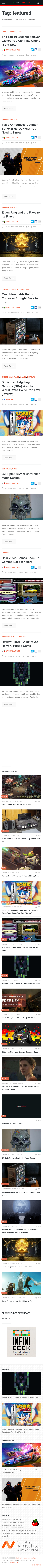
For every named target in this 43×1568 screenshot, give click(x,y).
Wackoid (9, 399)
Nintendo (24, 289)
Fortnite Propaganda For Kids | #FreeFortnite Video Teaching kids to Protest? (20, 1231)
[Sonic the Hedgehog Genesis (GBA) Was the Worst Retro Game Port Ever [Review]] (21, 423)
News (19, 32)
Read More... (9, 108)
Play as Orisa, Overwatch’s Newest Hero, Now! (20, 876)
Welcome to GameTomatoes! (13, 1124)
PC (17, 119)
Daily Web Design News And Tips (26, 1558)
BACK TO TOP (36, 1565)
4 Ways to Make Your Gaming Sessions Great (20, 1052)
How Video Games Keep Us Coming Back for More (20, 948)
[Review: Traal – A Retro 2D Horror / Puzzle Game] (21, 674)
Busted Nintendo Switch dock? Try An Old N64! (21, 839)
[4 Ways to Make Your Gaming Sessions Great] (21, 1034)
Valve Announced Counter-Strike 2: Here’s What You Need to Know (20, 128)
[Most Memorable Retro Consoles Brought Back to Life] (21, 331)
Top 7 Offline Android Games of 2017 (17, 804)
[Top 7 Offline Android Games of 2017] (21, 787)
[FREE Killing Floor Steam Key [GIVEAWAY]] (21, 1000)
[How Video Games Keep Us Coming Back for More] (21, 591)
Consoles (6, 289)
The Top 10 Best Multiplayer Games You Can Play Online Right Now (21, 40)
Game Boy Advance (10, 377)
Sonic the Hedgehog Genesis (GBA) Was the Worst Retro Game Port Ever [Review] (20, 911)
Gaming (12, 32)
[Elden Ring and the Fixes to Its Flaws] (21, 244)
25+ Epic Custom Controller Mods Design (18, 1158)
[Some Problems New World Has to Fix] (21, 1283)
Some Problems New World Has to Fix (17, 1301)
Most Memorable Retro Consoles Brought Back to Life (20, 298)
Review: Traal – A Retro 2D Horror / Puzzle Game (21, 983)
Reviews (31, 377)
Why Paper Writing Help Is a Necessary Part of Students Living (20, 1087)
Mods (14, 469)
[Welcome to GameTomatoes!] (21, 1106)
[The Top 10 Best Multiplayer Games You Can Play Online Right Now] (21, 74)
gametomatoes (12, 50)
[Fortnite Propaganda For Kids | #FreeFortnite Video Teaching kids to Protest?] (21, 1212)
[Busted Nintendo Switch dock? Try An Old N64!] (21, 821)
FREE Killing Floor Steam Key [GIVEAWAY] (19, 1018)
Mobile (14, 637)
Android (6, 637)
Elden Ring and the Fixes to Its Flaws (17, 1267)
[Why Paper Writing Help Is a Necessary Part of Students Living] (21, 1069)
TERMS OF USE (14, 1562)
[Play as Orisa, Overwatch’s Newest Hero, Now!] (21, 858)
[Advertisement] (21, 740)
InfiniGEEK (6, 1318)
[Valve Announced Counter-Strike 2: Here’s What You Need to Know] (21, 161)
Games (5, 32)
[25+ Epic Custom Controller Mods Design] (21, 507)
